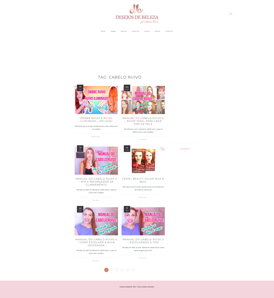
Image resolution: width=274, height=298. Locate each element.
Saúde (147, 31)
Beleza (124, 31)
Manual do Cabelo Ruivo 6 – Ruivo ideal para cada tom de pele (143, 121)
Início (103, 31)
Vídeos (157, 31)
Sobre (113, 31)
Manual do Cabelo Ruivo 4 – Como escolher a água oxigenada (96, 242)
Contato (169, 31)
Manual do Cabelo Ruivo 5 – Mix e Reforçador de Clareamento (96, 181)
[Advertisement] (137, 53)
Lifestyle (135, 31)
